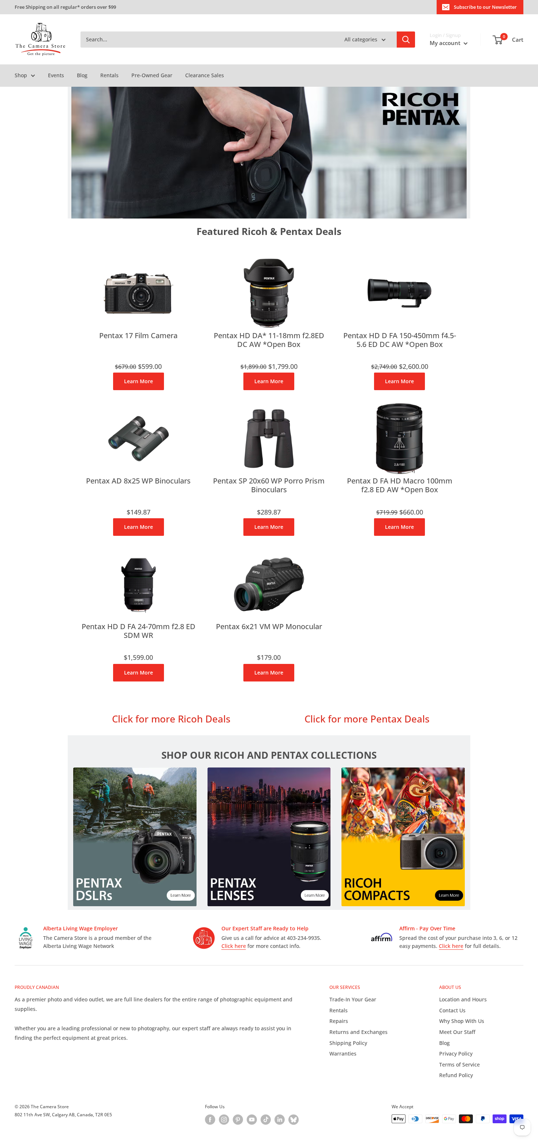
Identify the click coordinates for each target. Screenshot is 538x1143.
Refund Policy (456, 1075)
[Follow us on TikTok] (266, 1119)
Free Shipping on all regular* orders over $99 (65, 7)
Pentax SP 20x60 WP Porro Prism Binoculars (269, 485)
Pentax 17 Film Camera (138, 335)
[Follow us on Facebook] (210, 1119)
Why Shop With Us (461, 1020)
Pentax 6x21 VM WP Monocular (269, 626)
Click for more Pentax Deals (367, 718)
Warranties (342, 1053)
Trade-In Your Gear (352, 999)
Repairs (338, 1020)
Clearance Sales (204, 75)
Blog (82, 75)
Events (56, 75)
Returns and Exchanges (358, 1031)
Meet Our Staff (457, 1031)
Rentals (109, 75)
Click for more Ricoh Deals (171, 718)
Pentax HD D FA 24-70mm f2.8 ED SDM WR (138, 631)
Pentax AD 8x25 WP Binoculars (138, 481)
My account (446, 42)
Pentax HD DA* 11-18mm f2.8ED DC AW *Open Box (269, 340)
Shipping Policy (348, 1042)
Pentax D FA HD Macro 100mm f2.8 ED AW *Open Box (399, 485)
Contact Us (452, 1010)
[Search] (406, 39)
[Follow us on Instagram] (224, 1119)
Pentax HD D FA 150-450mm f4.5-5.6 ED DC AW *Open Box (399, 340)
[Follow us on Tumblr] (293, 1119)
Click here (233, 945)
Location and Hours (463, 999)
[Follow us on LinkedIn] (279, 1119)
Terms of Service (459, 1064)
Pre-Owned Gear (151, 75)
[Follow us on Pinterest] (238, 1119)
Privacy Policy (455, 1053)
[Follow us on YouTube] (252, 1119)
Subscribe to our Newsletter (485, 7)
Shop (21, 75)
